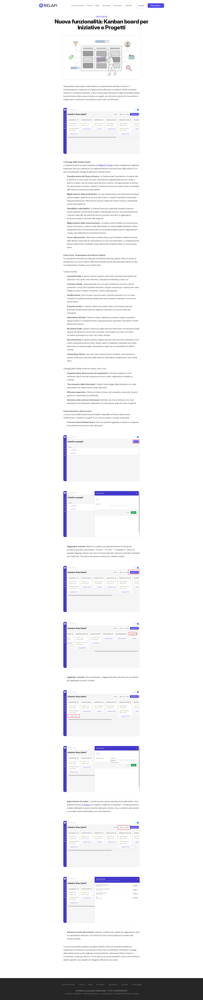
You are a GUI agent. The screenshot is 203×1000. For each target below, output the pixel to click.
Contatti (128, 5)
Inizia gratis (155, 5)
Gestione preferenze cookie (126, 993)
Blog (97, 5)
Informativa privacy (91, 993)
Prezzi (89, 5)
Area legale (137, 984)
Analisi (87, 805)
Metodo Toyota (105, 165)
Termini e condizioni (73, 993)
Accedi (141, 5)
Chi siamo (106, 5)
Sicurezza (118, 5)
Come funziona (77, 5)
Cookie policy (107, 993)
